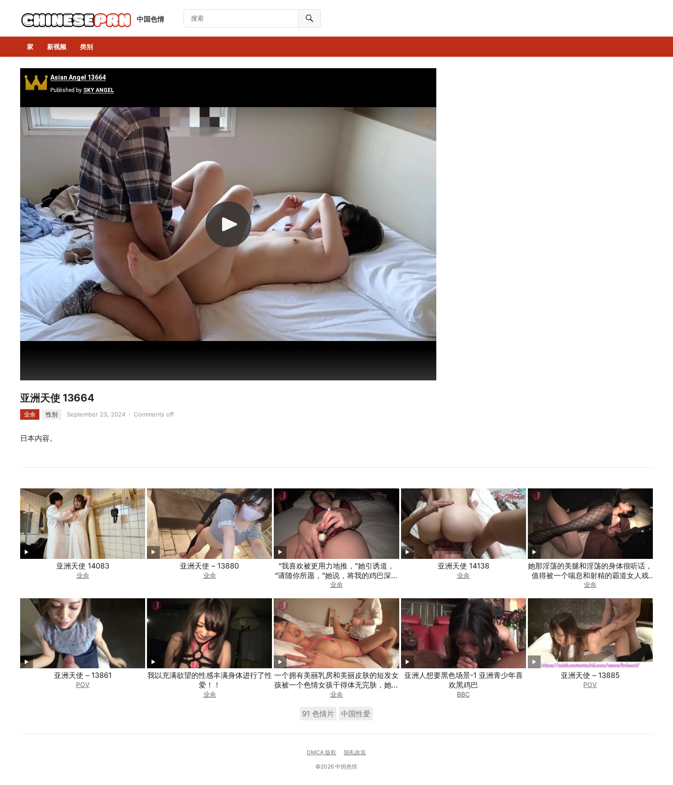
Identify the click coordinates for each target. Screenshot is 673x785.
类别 (86, 46)
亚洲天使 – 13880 (209, 565)
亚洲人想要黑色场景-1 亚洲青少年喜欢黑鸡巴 (463, 680)
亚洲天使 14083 (82, 565)
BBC (463, 694)
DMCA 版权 (321, 752)
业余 (30, 414)
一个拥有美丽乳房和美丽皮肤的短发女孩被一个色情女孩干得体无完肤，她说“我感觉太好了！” (336, 685)
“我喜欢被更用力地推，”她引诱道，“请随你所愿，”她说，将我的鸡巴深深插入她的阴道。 (336, 575)
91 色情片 (318, 713)
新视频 (56, 46)
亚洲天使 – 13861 (83, 675)
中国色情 (150, 19)
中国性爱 (355, 713)
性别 (52, 414)
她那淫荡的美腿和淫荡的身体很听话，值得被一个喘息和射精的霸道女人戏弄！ (590, 575)
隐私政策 (355, 752)
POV (83, 684)
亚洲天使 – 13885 (590, 675)
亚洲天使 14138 (463, 565)
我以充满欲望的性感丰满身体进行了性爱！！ (209, 680)
